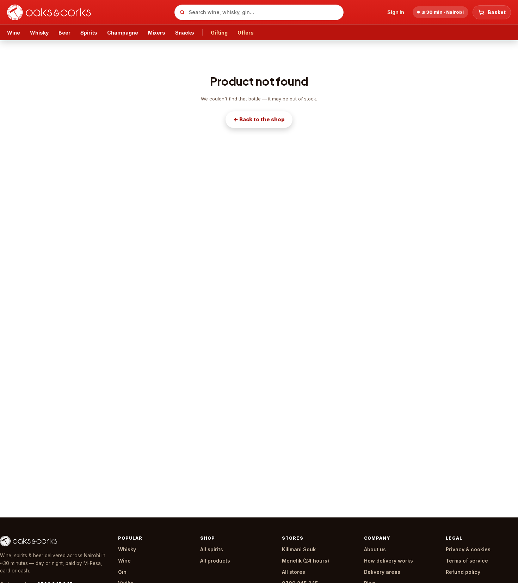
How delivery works (388, 561)
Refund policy (463, 572)
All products (215, 561)
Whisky (39, 33)
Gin (122, 572)
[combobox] (259, 12)
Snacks (184, 33)
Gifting (219, 33)
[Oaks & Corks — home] (88, 12)
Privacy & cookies (468, 549)
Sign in (395, 12)
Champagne (122, 33)
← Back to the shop (259, 119)
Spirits (88, 33)
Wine (13, 33)
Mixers (156, 33)
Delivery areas (382, 572)
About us (375, 549)
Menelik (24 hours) (305, 561)
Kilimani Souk (299, 549)
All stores (293, 572)
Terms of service (467, 561)
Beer (64, 33)
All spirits (211, 549)
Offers (246, 33)
